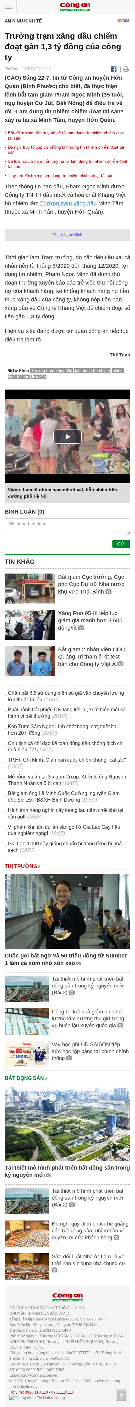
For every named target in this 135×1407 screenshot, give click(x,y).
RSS (125, 20)
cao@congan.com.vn (39, 1375)
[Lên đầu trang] (121, 1395)
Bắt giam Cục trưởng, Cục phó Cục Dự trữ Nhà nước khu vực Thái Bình (91, 584)
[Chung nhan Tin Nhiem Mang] (37, 1398)
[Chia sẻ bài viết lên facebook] (113, 69)
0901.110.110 (62, 1392)
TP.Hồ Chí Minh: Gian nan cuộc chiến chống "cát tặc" (67, 760)
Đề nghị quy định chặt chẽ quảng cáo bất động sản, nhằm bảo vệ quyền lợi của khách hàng (90, 1230)
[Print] (126, 69)
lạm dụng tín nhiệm (92, 370)
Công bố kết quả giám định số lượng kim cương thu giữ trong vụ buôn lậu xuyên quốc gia (88, 1018)
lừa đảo (39, 377)
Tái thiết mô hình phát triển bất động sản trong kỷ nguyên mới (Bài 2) (87, 986)
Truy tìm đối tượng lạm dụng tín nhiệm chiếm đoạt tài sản (60, 175)
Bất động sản (25, 1078)
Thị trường (21, 866)
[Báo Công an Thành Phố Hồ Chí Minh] (75, 6)
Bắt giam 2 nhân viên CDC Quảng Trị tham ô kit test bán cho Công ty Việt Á (91, 656)
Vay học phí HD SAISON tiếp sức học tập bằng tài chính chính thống (90, 1051)
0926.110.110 (36, 1392)
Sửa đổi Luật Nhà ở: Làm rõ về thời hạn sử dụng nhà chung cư (88, 1260)
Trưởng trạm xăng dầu (68, 203)
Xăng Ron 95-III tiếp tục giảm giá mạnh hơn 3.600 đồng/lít (90, 620)
